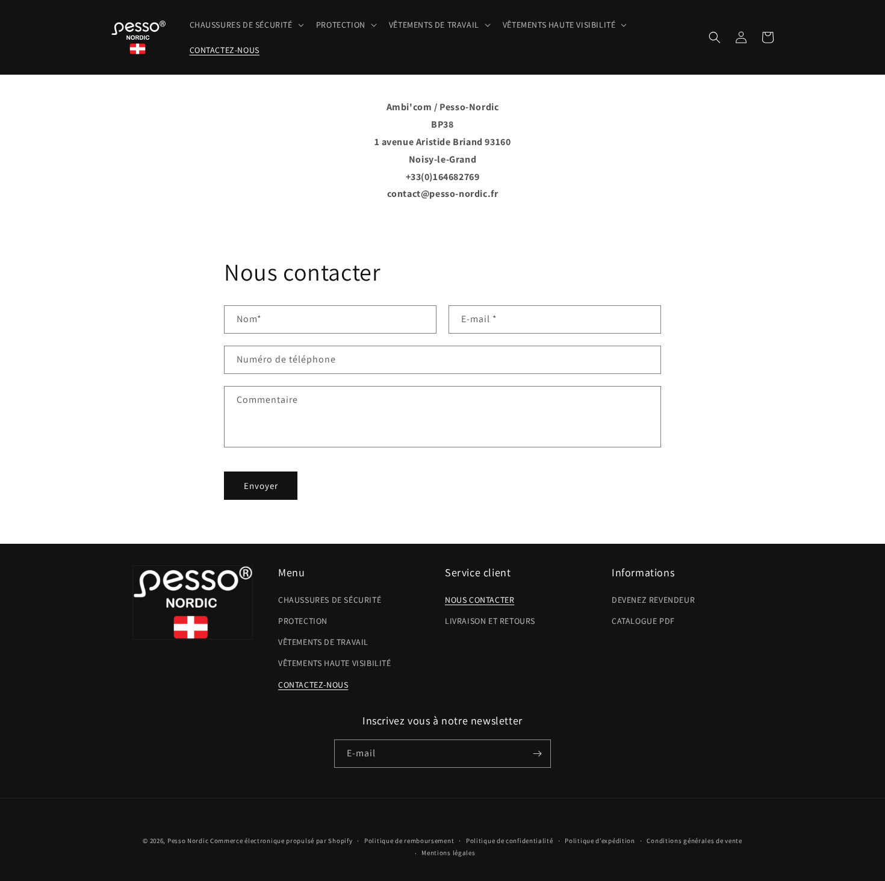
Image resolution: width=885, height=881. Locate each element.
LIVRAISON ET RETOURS (490, 620)
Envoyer (261, 485)
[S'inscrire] (537, 753)
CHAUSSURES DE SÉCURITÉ (329, 599)
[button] (245, 24)
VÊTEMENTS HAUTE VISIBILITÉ (334, 663)
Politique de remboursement (409, 840)
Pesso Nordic (187, 840)
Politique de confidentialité (509, 840)
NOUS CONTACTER (479, 599)
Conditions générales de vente (694, 840)
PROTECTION (303, 620)
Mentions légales (448, 852)
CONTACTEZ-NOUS (313, 684)
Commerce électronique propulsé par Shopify (281, 840)
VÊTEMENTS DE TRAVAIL (323, 642)
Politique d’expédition (600, 840)
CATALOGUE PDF (643, 620)
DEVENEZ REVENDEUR (653, 599)
